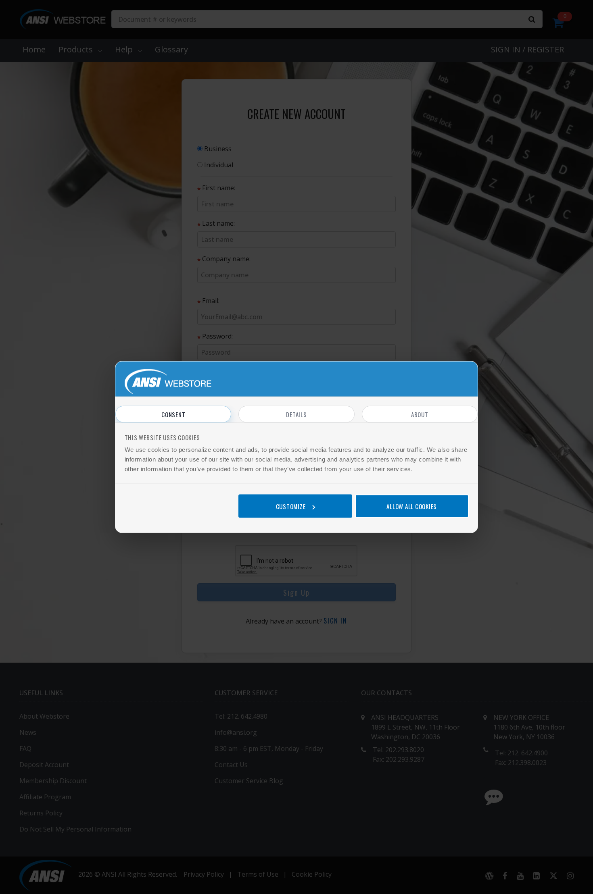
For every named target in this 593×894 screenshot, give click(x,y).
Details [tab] (296, 414)
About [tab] (419, 414)
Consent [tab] (173, 414)
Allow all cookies (411, 505)
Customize (291, 505)
